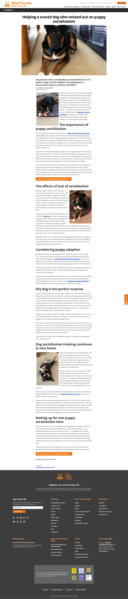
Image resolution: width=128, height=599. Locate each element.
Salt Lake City (103, 514)
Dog (37, 467)
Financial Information (82, 557)
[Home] (18, 4)
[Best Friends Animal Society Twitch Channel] (21, 522)
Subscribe (18, 511)
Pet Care (53, 523)
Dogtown (46, 216)
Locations (99, 3)
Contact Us (45, 589)
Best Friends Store (56, 549)
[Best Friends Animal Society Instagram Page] (17, 518)
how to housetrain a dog (70, 394)
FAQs (76, 551)
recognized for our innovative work (55, 574)
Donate (121, 3)
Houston (101, 503)
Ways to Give (55, 517)
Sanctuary (42, 467)
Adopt (114, 7)
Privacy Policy (69, 589)
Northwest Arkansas (105, 511)
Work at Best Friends (81, 523)
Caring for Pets (49, 467)
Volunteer (78, 520)
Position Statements (81, 554)
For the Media (79, 548)
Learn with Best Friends (82, 511)
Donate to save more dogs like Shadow (53, 454)
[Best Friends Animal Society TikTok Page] (17, 522)
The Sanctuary (86, 7)
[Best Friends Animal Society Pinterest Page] (21, 518)
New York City (103, 508)
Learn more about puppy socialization (53, 179)
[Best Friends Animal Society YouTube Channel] (14, 522)
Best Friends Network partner (79, 133)
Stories (107, 7)
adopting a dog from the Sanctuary (67, 259)
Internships (78, 545)
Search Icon (117, 3)
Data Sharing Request (57, 589)
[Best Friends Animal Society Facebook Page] (14, 518)
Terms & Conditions (81, 589)
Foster (77, 508)
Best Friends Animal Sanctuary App (24, 542)
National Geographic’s (106, 543)
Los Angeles (102, 506)
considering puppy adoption (77, 281)
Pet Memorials (91, 3)
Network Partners (56, 552)
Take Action (78, 517)
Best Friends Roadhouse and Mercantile (58, 545)
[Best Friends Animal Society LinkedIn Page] (24, 518)
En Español (109, 3)
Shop (104, 3)
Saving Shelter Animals (71, 7)
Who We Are (83, 3)
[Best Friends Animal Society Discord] (24, 522)
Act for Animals (56, 508)
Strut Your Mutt (56, 555)
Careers (77, 542)
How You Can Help (98, 7)
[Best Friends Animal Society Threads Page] (27, 518)
